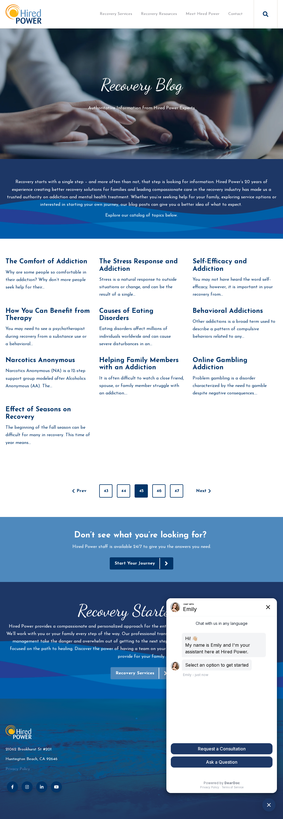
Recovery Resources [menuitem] (159, 14)
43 (106, 491)
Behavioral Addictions (228, 311)
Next (201, 491)
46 (159, 491)
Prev (82, 491)
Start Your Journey (135, 563)
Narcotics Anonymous (40, 360)
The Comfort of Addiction (46, 261)
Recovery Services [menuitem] (116, 14)
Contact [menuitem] (235, 14)
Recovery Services (135, 673)
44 (123, 491)
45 (141, 491)
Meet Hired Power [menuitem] (202, 14)
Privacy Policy (18, 769)
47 (176, 491)
